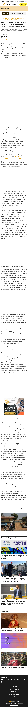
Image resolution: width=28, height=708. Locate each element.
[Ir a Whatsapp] (21, 679)
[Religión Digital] (9, 4)
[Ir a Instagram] (8, 679)
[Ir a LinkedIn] (12, 679)
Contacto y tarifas (14, 689)
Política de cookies (14, 694)
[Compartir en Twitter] (4, 37)
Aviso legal (14, 691)
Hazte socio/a (23, 4)
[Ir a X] (5, 679)
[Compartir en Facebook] (2, 37)
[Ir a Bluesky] (18, 679)
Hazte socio (14, 696)
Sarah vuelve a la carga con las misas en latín (18, 13)
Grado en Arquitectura (7, 42)
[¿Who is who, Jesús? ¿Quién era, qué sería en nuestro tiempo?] (14, 659)
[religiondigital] (14, 701)
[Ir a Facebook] (2, 679)
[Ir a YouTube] (15, 679)
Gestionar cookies (14, 705)
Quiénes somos (14, 686)
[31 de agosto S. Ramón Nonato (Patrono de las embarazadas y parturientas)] (14, 620)
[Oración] (14, 640)
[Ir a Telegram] (24, 679)
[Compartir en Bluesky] (7, 37)
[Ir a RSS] (2, 682)
